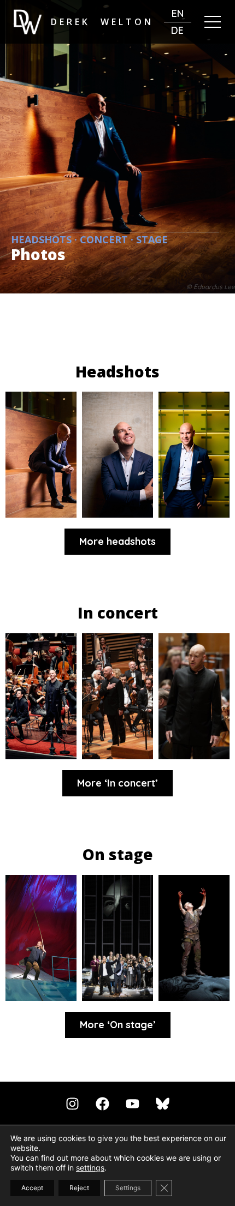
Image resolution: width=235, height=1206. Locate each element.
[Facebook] (102, 1104)
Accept (32, 1188)
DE (177, 30)
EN (178, 13)
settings (90, 1167)
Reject (79, 1188)
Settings (127, 1188)
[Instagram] (72, 1104)
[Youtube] (132, 1104)
